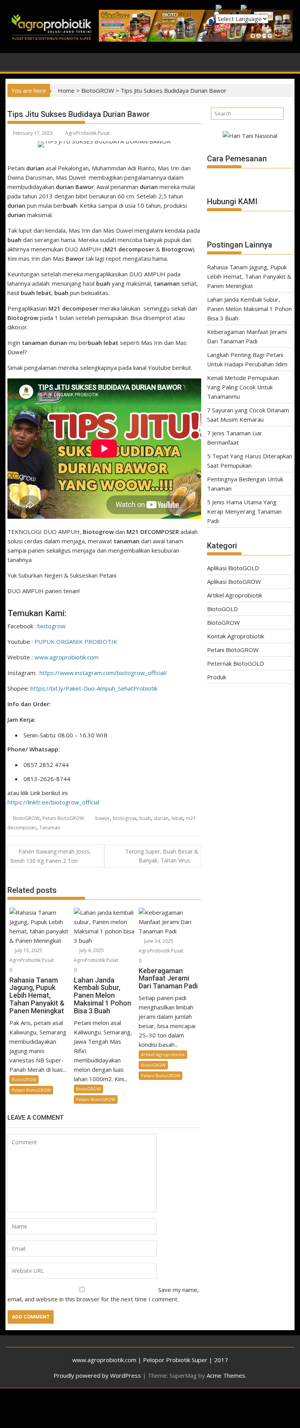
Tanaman (49, 827)
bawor (102, 818)
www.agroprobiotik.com (66, 657)
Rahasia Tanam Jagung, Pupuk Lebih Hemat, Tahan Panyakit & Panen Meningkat (249, 276)
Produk (216, 677)
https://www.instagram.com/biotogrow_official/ (103, 673)
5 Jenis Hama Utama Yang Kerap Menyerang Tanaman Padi (244, 511)
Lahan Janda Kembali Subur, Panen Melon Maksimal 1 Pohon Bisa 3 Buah (249, 308)
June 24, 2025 (159, 941)
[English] (228, 8)
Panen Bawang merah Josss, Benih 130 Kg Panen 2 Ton (50, 856)
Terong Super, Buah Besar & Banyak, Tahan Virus (161, 856)
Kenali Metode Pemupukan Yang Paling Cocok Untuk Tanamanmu (243, 387)
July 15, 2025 (28, 950)
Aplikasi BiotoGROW (234, 581)
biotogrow (52, 626)
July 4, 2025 (91, 950)
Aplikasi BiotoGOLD (233, 568)
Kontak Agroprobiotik (235, 636)
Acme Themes (226, 1375)
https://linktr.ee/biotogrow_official (53, 802)
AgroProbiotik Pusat (87, 133)
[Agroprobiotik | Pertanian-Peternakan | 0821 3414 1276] (15, 61)
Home (66, 90)
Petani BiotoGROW (63, 818)
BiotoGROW (97, 90)
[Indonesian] (258, 8)
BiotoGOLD (222, 609)
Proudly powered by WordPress (97, 1375)
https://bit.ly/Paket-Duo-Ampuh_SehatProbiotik (93, 688)
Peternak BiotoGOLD (235, 663)
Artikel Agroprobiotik (163, 1054)
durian (161, 818)
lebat (177, 818)
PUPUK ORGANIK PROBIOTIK (75, 641)
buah (145, 818)
